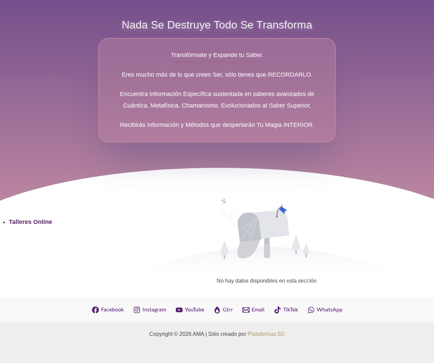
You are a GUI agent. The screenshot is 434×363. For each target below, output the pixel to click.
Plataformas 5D (266, 334)
